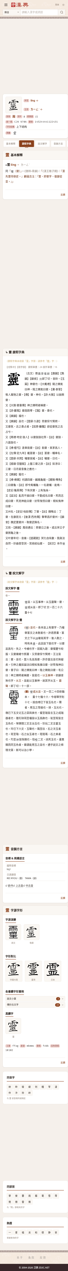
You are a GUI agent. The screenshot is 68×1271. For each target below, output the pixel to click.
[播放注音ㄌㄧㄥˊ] (41, 109)
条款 (31, 1257)
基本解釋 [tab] (10, 143)
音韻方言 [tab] (58, 143)
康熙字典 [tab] (26, 143)
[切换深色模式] (63, 5)
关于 (20, 1257)
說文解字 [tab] (42, 143)
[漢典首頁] (20, 4)
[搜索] (61, 12)
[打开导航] (6, 4)
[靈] (14, 133)
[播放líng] (37, 100)
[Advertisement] (34, 54)
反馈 (43, 1257)
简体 (57, 4)
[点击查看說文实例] (13, 932)
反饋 (63, 194)
